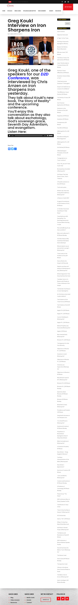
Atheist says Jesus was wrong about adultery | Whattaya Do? (63, 192)
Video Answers (42, 10)
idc (10, 34)
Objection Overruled (62, 35)
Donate (51, 10)
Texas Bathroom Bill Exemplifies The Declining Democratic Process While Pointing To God (63, 220)
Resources (58, 10)
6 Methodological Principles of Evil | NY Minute (62, 153)
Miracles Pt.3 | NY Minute (63, 383)
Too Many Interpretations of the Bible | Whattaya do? (63, 459)
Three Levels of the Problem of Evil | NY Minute (62, 255)
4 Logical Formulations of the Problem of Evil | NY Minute (63, 203)
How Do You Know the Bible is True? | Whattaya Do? (63, 550)
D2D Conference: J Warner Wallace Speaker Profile (63, 542)
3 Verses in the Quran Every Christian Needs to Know (63, 569)
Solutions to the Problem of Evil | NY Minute (62, 110)
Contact (29, 602)
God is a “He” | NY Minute (63, 519)
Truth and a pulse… (62, 187)
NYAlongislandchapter (29, 10)
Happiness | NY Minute (63, 115)
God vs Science (61, 31)
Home (3, 10)
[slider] (51, 135)
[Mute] (47, 135)
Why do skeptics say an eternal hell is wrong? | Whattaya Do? (63, 248)
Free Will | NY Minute (62, 128)
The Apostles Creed (62, 564)
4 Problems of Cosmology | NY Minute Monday (63, 488)
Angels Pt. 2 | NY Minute (63, 322)
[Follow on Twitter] (65, 2)
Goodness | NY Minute (62, 119)
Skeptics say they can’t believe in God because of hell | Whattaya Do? (63, 268)
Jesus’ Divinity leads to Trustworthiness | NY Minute (63, 65)
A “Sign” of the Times (62, 38)
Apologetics (19, 34)
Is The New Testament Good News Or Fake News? (63, 211)
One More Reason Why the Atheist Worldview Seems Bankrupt (63, 240)
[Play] (10, 135)
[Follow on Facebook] (62, 2)
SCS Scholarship (61, 515)
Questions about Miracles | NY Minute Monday (62, 394)
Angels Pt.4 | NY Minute (63, 310)
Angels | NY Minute (62, 331)
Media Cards (18, 10)
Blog (12, 597)
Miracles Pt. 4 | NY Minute (63, 340)
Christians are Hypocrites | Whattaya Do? (63, 367)
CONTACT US (46, 599)
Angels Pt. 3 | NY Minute (63, 313)
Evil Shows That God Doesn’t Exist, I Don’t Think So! (62, 176)
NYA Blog (9, 10)
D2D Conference (28, 76)
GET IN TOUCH (68, 7)
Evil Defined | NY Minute (63, 147)
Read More (17, 2)
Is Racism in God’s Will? (63, 198)
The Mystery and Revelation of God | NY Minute (63, 535)
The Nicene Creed (61, 555)
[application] (31, 135)
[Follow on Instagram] (68, 2)
